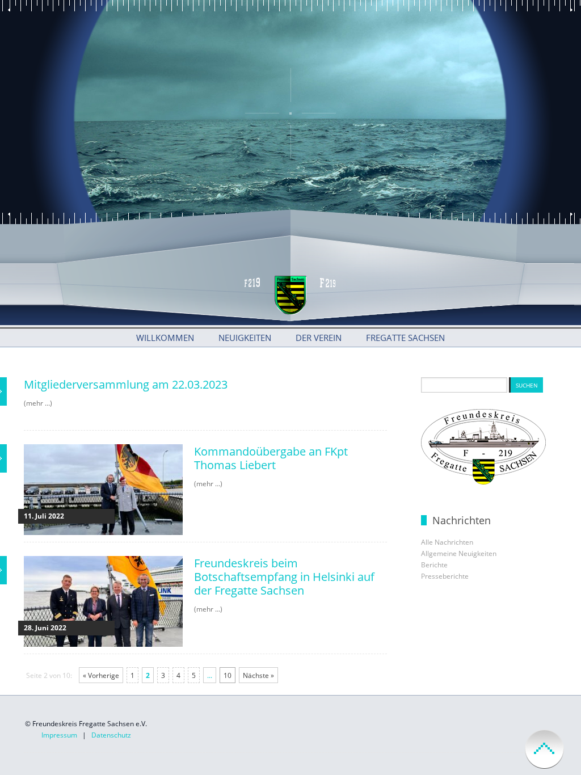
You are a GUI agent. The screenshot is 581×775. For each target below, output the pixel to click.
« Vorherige (101, 675)
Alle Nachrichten (447, 542)
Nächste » (258, 675)
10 (227, 675)
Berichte (434, 565)
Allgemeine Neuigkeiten (458, 553)
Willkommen (165, 337)
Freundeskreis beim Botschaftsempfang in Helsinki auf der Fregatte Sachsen (284, 576)
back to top (544, 749)
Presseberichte (445, 576)
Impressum (59, 735)
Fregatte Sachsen (405, 337)
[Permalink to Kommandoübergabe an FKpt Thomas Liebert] (103, 532)
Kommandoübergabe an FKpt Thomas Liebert (271, 458)
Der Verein (319, 337)
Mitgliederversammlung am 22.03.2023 (126, 384)
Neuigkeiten (244, 337)
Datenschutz (111, 735)
